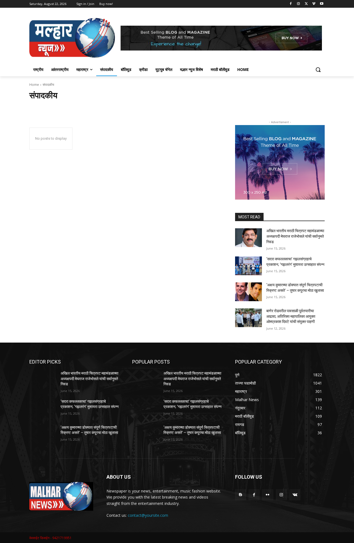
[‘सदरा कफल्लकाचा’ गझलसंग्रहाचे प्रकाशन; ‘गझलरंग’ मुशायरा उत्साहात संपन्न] (248, 265)
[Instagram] (298, 4)
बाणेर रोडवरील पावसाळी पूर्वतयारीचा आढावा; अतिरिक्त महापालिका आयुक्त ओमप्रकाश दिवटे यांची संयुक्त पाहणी (290, 316)
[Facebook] (291, 4)
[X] (306, 4)
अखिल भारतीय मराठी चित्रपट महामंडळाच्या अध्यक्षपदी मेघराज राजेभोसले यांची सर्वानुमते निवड (295, 236)
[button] (318, 69)
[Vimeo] (314, 4)
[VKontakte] (295, 494)
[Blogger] (240, 494)
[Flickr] (267, 494)
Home (34, 84)
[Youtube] (321, 4)
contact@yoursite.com (148, 515)
